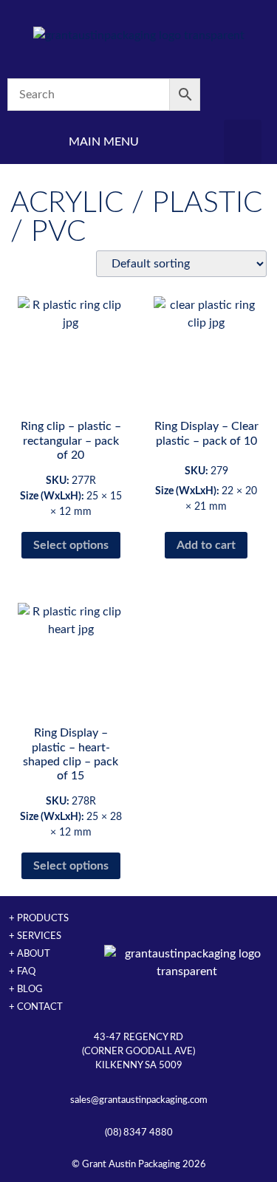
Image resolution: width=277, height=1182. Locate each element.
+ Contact (36, 1006)
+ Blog (26, 989)
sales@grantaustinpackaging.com (139, 1100)
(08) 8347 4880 (139, 1132)
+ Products (39, 918)
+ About (29, 953)
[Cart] (242, 95)
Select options (71, 545)
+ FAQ (22, 971)
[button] (242, 142)
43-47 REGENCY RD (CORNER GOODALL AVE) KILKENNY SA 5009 (138, 1051)
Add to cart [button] (206, 545)
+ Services (35, 936)
